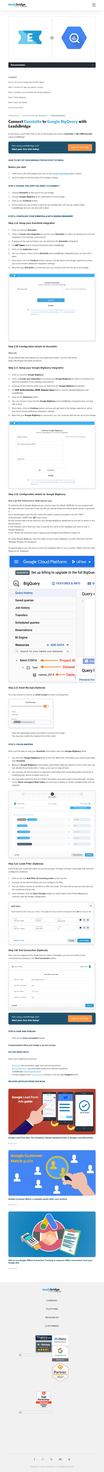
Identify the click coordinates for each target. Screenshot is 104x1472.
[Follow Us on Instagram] (43, 1459)
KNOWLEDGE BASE (32, 1071)
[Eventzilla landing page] (29, 37)
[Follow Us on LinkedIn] (51, 1459)
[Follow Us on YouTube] (60, 1459)
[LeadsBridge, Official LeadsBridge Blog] (17, 4)
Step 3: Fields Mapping (17, 97)
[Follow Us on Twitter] (69, 1459)
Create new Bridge (61, 173)
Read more (12, 1143)
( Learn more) (40, 517)
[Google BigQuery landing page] (74, 37)
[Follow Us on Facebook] (34, 1459)
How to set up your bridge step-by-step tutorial (26, 82)
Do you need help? (15, 107)
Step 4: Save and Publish (17, 102)
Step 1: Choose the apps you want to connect (25, 87)
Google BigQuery (19, 1068)
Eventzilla (16, 1065)
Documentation (18, 64)
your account (37, 1074)
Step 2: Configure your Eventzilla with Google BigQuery (29, 92)
